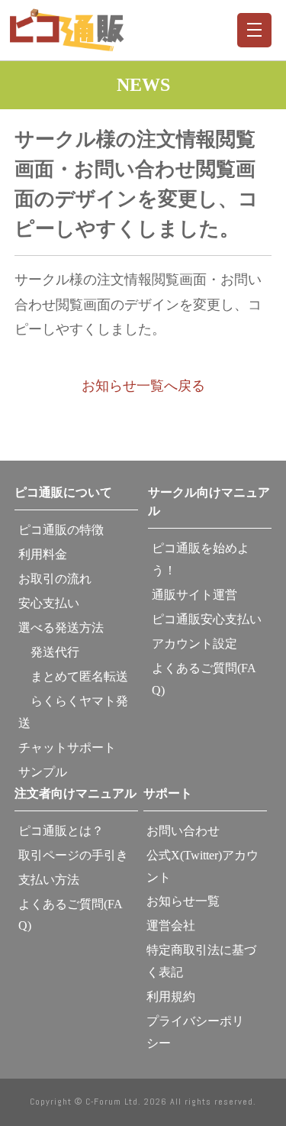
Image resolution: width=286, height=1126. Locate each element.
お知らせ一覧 (183, 901)
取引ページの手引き (73, 855)
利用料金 (42, 554)
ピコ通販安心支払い (207, 619)
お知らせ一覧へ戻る (143, 385)
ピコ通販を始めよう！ (200, 559)
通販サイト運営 (194, 594)
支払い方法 (48, 879)
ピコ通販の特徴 (61, 529)
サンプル (42, 771)
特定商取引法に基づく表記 (201, 961)
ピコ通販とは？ (61, 830)
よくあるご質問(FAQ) (204, 679)
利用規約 (170, 996)
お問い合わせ (183, 830)
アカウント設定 (194, 643)
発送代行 (48, 652)
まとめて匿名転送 (73, 676)
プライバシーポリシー (195, 1032)
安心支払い (48, 603)
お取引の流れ (55, 578)
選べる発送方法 (61, 627)
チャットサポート (67, 747)
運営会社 (170, 925)
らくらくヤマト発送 (73, 712)
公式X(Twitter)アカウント (202, 866)
